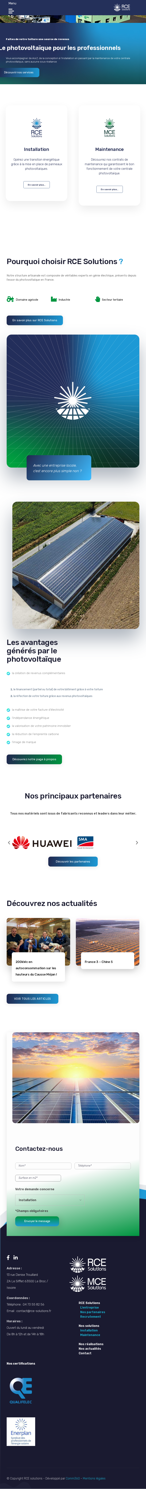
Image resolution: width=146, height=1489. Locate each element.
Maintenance (109, 149)
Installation (88, 1330)
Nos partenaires (92, 1312)
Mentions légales (94, 1478)
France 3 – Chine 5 (99, 962)
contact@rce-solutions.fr (33, 1311)
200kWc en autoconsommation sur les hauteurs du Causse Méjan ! (36, 968)
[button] (9, 842)
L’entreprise (89, 1307)
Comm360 (73, 1478)
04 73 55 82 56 (33, 1304)
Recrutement (90, 1316)
